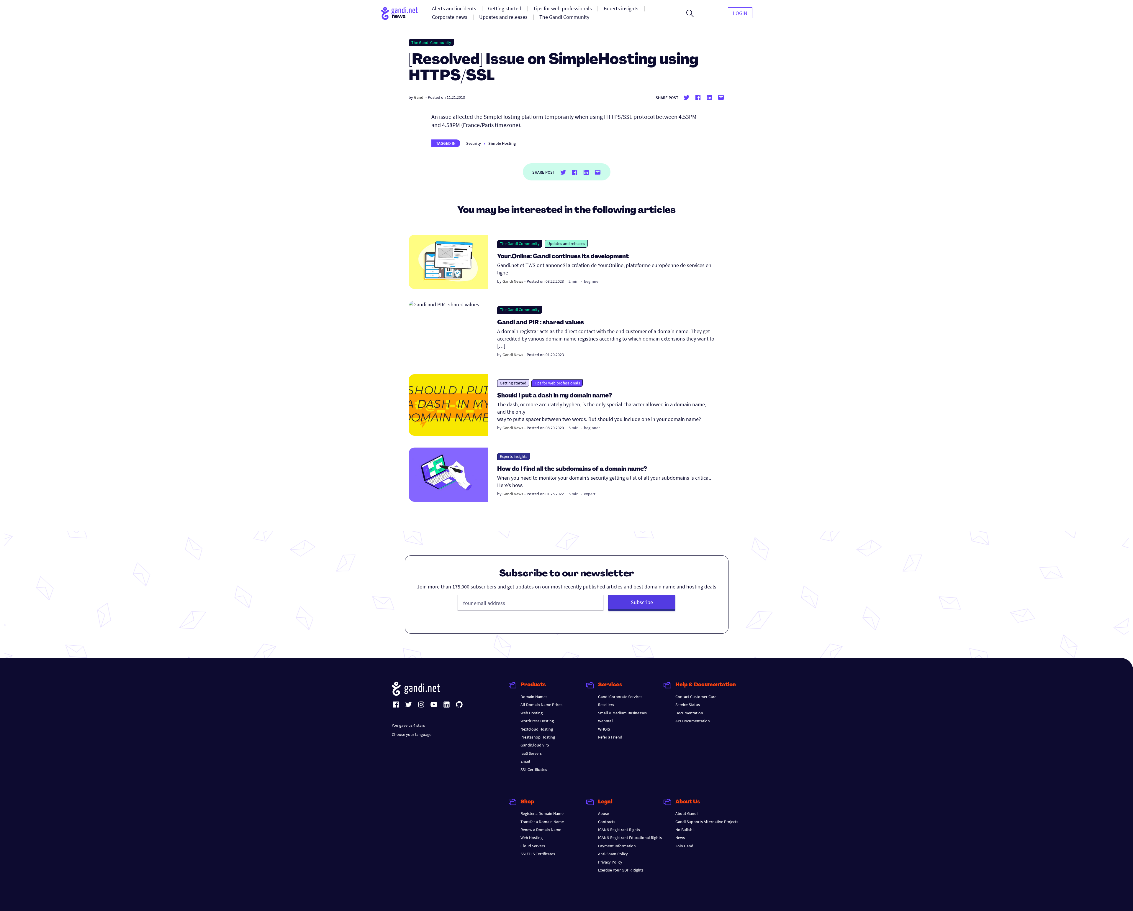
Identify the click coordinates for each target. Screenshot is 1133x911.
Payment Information (617, 845)
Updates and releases (566, 243)
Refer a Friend (610, 737)
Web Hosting (531, 713)
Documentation (689, 713)
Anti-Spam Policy (613, 853)
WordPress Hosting (537, 720)
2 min (574, 281)
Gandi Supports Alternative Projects (706, 821)
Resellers (606, 704)
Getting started (513, 383)
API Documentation (692, 720)
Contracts (606, 821)
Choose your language (411, 734)
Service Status (687, 704)
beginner (592, 281)
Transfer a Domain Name (542, 821)
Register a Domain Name (542, 813)
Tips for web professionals (557, 383)
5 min (574, 427)
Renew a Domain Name (540, 829)
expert (589, 493)
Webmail (605, 720)
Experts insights (513, 456)
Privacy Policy (610, 862)
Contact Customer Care (695, 696)
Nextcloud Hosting (536, 729)
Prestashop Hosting (537, 737)
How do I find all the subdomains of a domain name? (572, 469)
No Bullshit (685, 829)
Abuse (603, 813)
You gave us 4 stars (408, 725)
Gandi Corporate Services (620, 696)
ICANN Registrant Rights (619, 829)
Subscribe (642, 602)
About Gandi (686, 813)
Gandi (419, 97)
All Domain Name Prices (541, 704)
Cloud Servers (532, 845)
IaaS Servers (531, 753)
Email (525, 761)
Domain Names (533, 696)
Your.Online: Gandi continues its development (563, 257)
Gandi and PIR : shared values (540, 323)
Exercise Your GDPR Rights (621, 870)
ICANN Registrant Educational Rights (630, 837)
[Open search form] (690, 13)
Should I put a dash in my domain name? (554, 396)
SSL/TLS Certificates (537, 853)
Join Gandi (684, 845)
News (680, 837)
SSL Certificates (533, 769)
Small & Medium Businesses (622, 713)
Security (473, 143)
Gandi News (512, 281)
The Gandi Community (431, 42)
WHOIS (604, 729)
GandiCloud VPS (534, 745)
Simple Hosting (502, 143)
